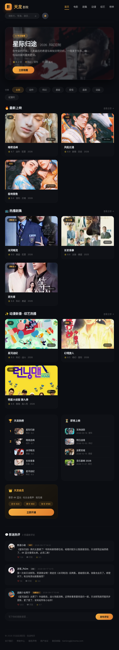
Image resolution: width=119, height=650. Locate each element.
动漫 (93, 6)
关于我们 (9, 641)
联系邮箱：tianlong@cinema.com (67, 641)
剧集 (84, 6)
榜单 (111, 6)
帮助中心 (21, 641)
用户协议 (44, 641)
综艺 (102, 6)
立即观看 (23, 70)
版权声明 (33, 641)
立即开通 (31, 512)
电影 (75, 6)
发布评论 (104, 617)
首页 (66, 6)
